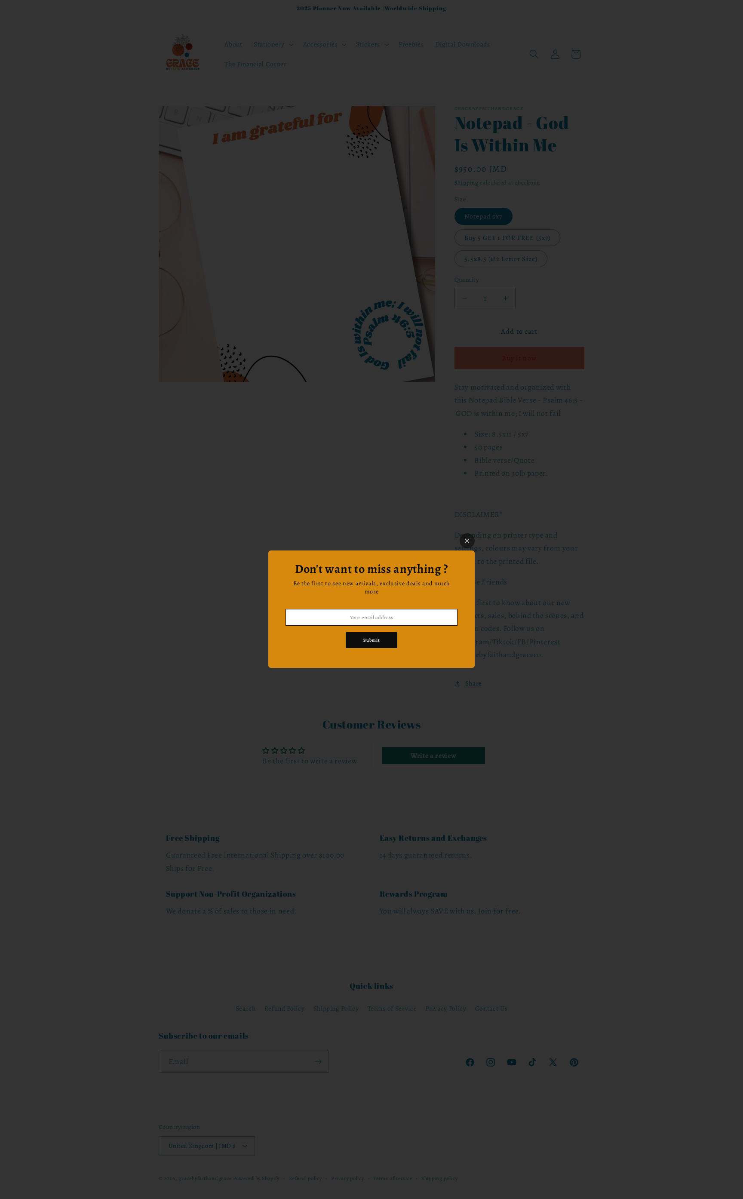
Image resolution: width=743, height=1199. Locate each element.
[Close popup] (467, 540)
